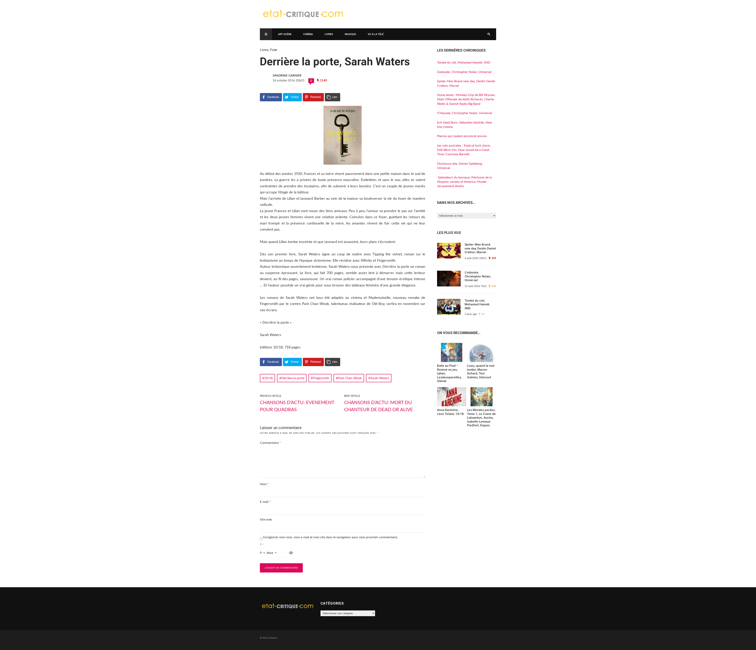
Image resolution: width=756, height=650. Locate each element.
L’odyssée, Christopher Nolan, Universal (464, 72)
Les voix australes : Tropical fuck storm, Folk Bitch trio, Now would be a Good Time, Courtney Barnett (464, 150)
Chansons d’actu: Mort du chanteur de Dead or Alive (378, 406)
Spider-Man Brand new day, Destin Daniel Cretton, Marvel (480, 248)
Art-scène (284, 34)
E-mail (265, 501)
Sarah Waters (379, 378)
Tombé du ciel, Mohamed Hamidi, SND (463, 62)
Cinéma (308, 34)
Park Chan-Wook (350, 378)
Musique (350, 34)
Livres (329, 34)
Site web (266, 519)
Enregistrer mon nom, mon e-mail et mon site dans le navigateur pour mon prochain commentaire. (330, 537)
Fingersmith (321, 378)
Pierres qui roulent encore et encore (462, 136)
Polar (273, 50)
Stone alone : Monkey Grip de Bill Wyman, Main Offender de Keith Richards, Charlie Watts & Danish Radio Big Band (466, 99)
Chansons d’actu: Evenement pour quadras (297, 406)
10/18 (268, 378)
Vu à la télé (376, 34)
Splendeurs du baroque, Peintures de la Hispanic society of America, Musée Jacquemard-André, (464, 182)
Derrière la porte (292, 378)
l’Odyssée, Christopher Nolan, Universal (464, 113)
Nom (264, 484)
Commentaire (270, 442)
